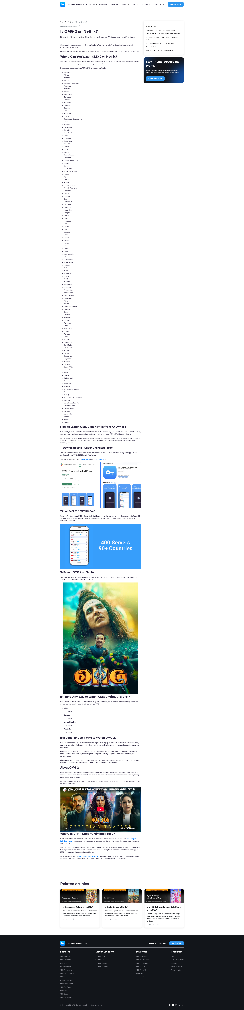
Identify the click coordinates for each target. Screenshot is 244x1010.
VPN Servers (65, 977)
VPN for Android (142, 963)
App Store (86, 459)
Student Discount (66, 984)
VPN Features (65, 956)
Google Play (100, 459)
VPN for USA (100, 956)
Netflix (67, 22)
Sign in (162, 4)
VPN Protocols (65, 960)
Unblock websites (66, 980)
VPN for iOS (140, 967)
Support (155, 4)
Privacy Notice (176, 970)
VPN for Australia (101, 967)
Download (114, 4)
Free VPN (63, 990)
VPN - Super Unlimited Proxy (88, 856)
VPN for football (66, 997)
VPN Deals (64, 994)
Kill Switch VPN (65, 967)
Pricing (134, 4)
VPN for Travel (65, 987)
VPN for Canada (101, 963)
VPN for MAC (141, 970)
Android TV (140, 977)
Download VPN (141, 956)
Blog (61, 22)
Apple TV (139, 973)
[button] (93, 4)
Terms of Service (177, 967)
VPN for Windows (142, 960)
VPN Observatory (177, 960)
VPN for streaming (67, 973)
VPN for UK (99, 960)
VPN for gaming (66, 970)
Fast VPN (63, 963)
